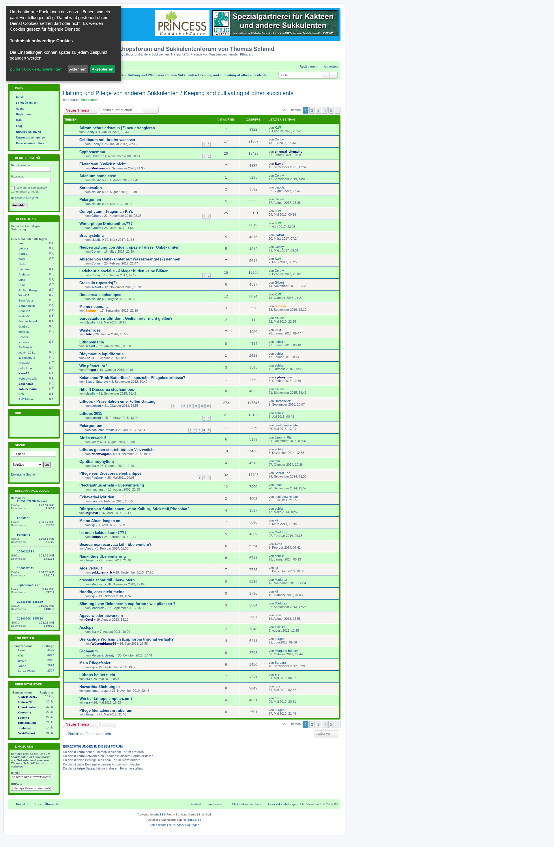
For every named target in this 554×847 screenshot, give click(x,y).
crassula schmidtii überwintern (107, 580)
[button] (337, 110)
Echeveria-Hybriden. (97, 497)
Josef (95, 442)
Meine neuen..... (93, 306)
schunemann (27, 389)
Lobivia (23, 248)
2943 (50, 660)
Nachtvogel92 (101, 454)
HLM (21, 284)
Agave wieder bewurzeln (101, 615)
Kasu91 (23, 373)
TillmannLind (27, 722)
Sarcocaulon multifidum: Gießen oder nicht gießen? (126, 318)
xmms (96, 537)
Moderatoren (89, 99)
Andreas (24, 274)
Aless (89, 548)
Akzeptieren (102, 69)
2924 (50, 665)
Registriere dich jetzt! (25, 197)
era (87, 678)
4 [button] (325, 110)
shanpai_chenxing (289, 151)
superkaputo (26, 357)
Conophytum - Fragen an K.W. (106, 211)
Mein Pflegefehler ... (97, 663)
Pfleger (90, 369)
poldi (21, 258)
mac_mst (97, 489)
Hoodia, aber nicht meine (101, 592)
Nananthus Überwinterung (102, 556)
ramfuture (24, 728)
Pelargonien (90, 199)
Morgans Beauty (103, 655)
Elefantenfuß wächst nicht (102, 164)
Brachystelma (91, 235)
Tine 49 (280, 627)
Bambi (280, 163)
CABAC (280, 235)
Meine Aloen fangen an (99, 521)
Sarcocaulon (90, 188)
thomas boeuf (27, 321)
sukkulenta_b (101, 572)
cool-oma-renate (103, 430)
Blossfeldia (25, 300)
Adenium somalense (97, 176)
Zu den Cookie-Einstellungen (36, 69)
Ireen (21, 243)
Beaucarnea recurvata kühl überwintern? (115, 544)
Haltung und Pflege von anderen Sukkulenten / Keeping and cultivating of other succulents (178, 93)
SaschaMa (25, 383)
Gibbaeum (88, 651)
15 (183, 406)
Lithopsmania (91, 342)
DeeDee (23, 326)
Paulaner (97, 477)
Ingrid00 (91, 513)
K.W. (278, 127)
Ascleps (86, 627)
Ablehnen (78, 69)
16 (189, 406)
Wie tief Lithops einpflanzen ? (106, 698)
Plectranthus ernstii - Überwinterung (111, 485)
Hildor (95, 156)
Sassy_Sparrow (96, 381)
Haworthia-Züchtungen (99, 687)
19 (208, 406)
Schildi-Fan (282, 473)
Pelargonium (90, 426)
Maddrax (281, 532)
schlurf (96, 287)
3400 (50, 649)
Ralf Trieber (26, 399)
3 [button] (318, 110)
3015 (50, 654)
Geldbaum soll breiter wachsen (107, 140)
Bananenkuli (26, 305)
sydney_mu (283, 377)
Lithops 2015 (90, 413)
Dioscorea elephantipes (100, 295)
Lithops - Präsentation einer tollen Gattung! (118, 401)
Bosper (23, 337)
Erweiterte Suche (23, 474)
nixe (94, 501)
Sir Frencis (25, 347)
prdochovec (26, 368)
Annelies (24, 310)
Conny (90, 132)
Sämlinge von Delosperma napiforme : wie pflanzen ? (127, 604)
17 (195, 406)
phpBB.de (194, 819)
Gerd (89, 619)
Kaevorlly (24, 712)
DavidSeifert (26, 733)
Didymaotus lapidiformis (101, 354)
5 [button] (331, 110)
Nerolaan (24, 363)
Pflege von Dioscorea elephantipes (110, 473)
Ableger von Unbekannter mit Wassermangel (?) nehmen (129, 259)
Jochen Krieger (28, 290)
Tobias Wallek (27, 671)
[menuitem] (328, 66)
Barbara (280, 662)
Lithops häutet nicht (97, 675)
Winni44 (23, 295)
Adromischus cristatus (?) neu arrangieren (117, 128)
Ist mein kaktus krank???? (103, 532)
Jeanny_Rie (283, 437)
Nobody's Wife (28, 378)
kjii (93, 525)
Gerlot (22, 264)
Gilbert (96, 215)
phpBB (159, 814)
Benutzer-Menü (27, 158)
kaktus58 (24, 316)
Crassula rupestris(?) (98, 283)
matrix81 (24, 331)
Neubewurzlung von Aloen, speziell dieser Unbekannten (129, 247)
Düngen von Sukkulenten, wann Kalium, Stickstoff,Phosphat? (134, 509)
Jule (88, 334)
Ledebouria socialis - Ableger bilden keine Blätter (123, 271)
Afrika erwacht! (92, 438)
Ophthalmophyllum (96, 461)
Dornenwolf (283, 401)
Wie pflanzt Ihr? (93, 366)
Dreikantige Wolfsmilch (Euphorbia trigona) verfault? (126, 639)
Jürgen (90, 560)
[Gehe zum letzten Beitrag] (284, 127)
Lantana (24, 269)
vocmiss (23, 342)
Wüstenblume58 (103, 643)
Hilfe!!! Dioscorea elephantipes (106, 389)
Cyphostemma (92, 152)
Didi (88, 358)
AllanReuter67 (28, 696)
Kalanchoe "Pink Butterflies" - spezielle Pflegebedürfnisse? (132, 378)
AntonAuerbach (28, 707)
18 (202, 406)
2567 (50, 670)
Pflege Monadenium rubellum (105, 710)
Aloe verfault (90, 568)
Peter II (22, 650)
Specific (23, 717)
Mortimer (98, 168)
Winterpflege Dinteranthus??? (106, 223)
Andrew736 (25, 702)
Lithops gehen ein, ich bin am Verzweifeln (117, 449)
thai (93, 465)
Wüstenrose (89, 330)
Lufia (21, 279)
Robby (22, 253)
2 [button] (312, 110)
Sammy (91, 310)
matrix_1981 (26, 352)
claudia (96, 180)
